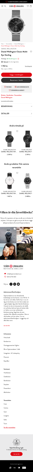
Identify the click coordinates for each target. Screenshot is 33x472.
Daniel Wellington (19, 44)
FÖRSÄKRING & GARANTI (17, 90)
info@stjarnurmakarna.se (14, 274)
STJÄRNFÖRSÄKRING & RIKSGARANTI (17, 2)
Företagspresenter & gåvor (11, 345)
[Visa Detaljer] (31, 113)
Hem (2, 44)
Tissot (5, 424)
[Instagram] (14, 284)
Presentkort (7, 388)
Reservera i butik (16, 80)
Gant (5, 412)
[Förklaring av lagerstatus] (18, 59)
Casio (5, 404)
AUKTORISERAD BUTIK (23, 87)
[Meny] (2, 6)
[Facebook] (11, 284)
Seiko (5, 420)
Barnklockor (7, 381)
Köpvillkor (6, 361)
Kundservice (7, 341)
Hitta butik (7, 338)
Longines (6, 416)
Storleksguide (28, 66)
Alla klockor (7, 392)
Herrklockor (9, 95)
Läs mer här (7, 325)
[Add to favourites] (31, 51)
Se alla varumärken (9, 428)
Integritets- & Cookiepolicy (12, 353)
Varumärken (9, 44)
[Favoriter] (28, 6)
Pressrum (6, 357)
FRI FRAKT (9, 87)
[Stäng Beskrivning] (31, 106)
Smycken (6, 384)
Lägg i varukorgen (16, 75)
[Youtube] (18, 284)
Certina (6, 408)
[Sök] (5, 6)
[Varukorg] (31, 6)
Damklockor (7, 377)
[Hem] (16, 6)
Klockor (3, 95)
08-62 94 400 (11, 277)
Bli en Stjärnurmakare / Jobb (12, 349)
